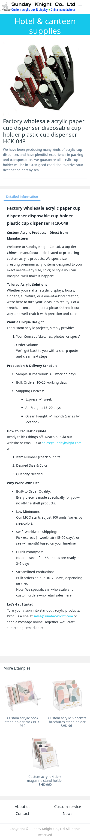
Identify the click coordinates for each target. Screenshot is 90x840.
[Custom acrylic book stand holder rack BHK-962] (22, 694)
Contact (22, 813)
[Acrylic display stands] (38, 7)
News (67, 813)
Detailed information (22, 196)
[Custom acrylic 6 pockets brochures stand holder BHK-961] (67, 694)
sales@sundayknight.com (61, 443)
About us (22, 806)
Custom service (67, 806)
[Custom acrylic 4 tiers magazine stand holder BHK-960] (45, 753)
